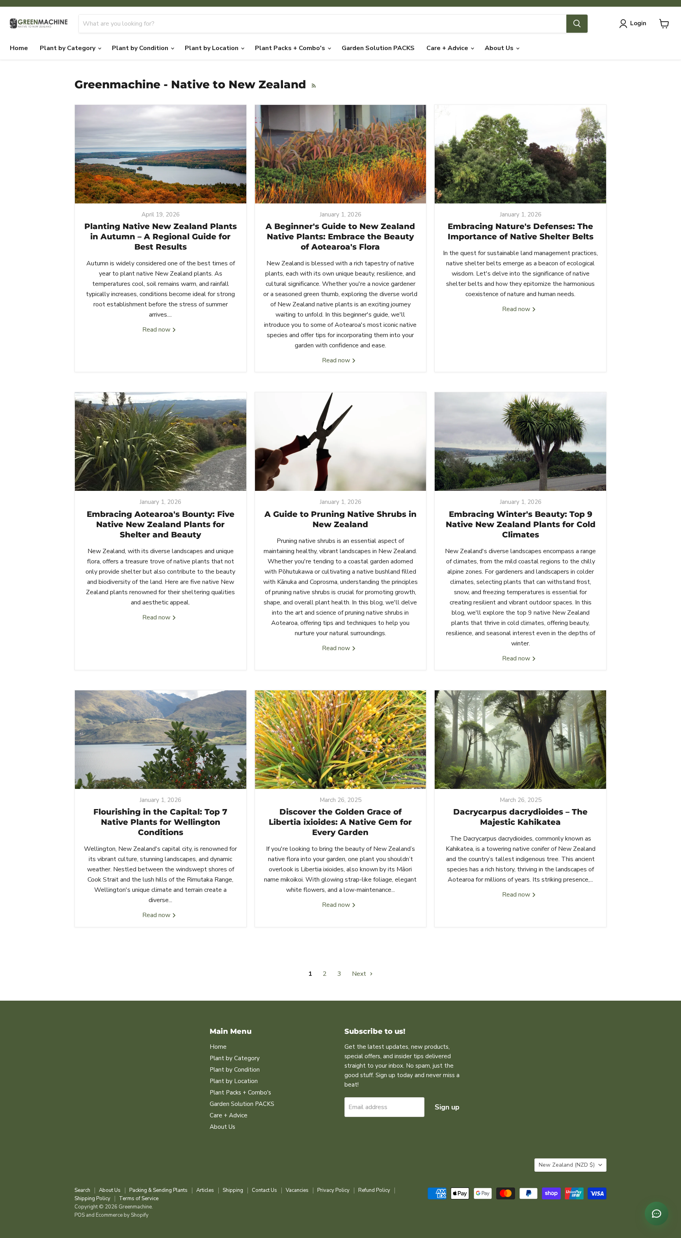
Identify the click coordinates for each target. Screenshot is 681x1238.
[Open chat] (656, 1213)
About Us (500, 48)
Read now (157, 329)
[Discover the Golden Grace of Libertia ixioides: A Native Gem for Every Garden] (340, 739)
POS (79, 1215)
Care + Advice (448, 48)
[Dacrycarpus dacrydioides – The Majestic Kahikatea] (520, 739)
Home (19, 48)
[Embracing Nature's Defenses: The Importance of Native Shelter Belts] (520, 154)
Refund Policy (374, 1190)
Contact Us (264, 1190)
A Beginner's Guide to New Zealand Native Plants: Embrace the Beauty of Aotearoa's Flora (340, 237)
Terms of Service (138, 1198)
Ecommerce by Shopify (122, 1215)
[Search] (577, 24)
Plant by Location (212, 48)
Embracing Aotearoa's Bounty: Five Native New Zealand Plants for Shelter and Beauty (160, 524)
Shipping (233, 1190)
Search (82, 1190)
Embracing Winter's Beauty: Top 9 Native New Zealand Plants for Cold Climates (520, 524)
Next (360, 974)
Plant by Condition (141, 48)
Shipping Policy (92, 1198)
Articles (205, 1190)
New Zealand (567, 1165)
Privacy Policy (333, 1190)
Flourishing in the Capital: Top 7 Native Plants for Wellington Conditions (160, 822)
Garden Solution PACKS (378, 48)
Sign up (447, 1107)
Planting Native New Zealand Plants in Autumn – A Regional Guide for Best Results (160, 237)
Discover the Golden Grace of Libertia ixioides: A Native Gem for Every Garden (340, 822)
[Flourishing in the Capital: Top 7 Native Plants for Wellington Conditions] (160, 739)
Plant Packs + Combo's (291, 48)
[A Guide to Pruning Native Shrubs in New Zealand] (340, 441)
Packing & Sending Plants (158, 1190)
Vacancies (297, 1190)
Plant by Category (68, 48)
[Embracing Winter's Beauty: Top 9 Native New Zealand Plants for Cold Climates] (520, 441)
